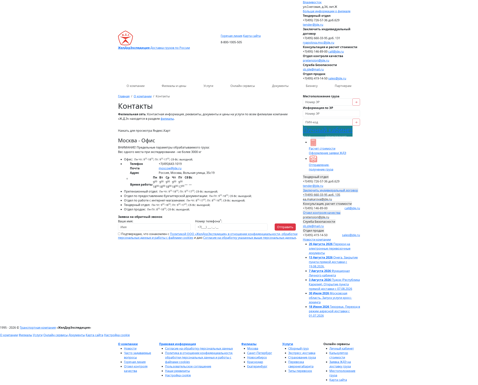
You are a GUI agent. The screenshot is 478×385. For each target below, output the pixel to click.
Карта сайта (252, 36)
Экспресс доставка (301, 353)
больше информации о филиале (326, 11)
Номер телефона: (208, 221)
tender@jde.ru (313, 25)
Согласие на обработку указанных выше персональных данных (249, 238)
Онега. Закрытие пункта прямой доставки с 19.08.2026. (333, 261)
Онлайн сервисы (242, 86)
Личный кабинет (328, 132)
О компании (136, 86)
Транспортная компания (38, 327)
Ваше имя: (125, 221)
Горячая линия (231, 36)
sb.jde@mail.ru (313, 69)
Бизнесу (312, 86)
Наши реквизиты (177, 371)
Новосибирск (257, 357)
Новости (130, 348)
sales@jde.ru (337, 78)
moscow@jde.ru (170, 168)
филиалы (167, 119)
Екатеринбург (257, 366)
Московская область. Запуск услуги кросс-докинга (330, 297)
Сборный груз (298, 348)
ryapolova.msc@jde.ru (318, 42)
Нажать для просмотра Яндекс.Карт (144, 131)
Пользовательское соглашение (188, 366)
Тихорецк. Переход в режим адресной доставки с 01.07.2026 (334, 311)
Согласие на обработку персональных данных (199, 348)
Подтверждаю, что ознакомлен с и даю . (207, 236)
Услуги (208, 86)
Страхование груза (302, 357)
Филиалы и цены (174, 86)
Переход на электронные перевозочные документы (329, 248)
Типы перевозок (300, 371)
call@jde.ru (336, 51)
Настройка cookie (117, 335)
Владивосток (312, 2)
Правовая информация (177, 344)
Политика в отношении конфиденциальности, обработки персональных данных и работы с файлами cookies (199, 357)
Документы (280, 86)
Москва (252, 348)
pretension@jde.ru (316, 60)
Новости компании (317, 239)
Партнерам (343, 86)
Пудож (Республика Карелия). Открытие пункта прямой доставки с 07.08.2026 (334, 284)
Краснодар (255, 362)
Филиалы (25, 335)
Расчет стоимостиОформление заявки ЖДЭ (327, 150)
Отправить (285, 227)
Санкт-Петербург (259, 353)
